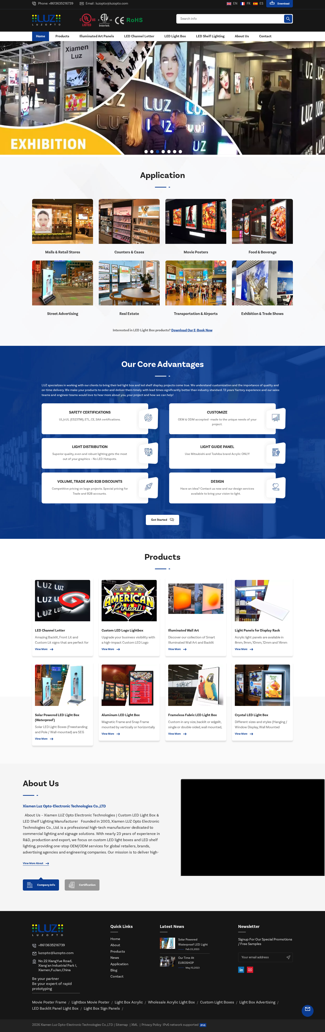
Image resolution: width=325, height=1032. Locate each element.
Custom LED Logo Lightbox (122, 630)
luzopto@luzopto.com (112, 3)
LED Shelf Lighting (210, 36)
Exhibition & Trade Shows (262, 313)
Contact (265, 36)
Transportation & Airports (196, 313)
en (235, 3)
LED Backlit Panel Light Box (55, 1008)
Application (119, 964)
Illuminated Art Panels (96, 36)
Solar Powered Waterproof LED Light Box (193, 942)
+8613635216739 (61, 3)
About (115, 945)
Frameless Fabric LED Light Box (192, 715)
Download (283, 3)
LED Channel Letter (139, 36)
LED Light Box (175, 36)
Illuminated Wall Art (183, 630)
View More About (33, 863)
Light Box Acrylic (129, 1002)
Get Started (159, 520)
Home (40, 36)
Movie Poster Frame (49, 1002)
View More (41, 649)
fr (248, 3)
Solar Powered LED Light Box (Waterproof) (57, 717)
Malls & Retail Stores (62, 252)
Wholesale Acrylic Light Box (171, 1002)
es (261, 3)
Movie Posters (196, 252)
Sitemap (122, 1025)
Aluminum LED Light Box (121, 715)
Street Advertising (62, 313)
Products (62, 36)
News (114, 958)
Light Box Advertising (257, 1002)
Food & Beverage (262, 252)
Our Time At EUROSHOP (186, 960)
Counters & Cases (129, 252)
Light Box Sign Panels (102, 1008)
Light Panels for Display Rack (257, 630)
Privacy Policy (151, 1025)
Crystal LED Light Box (251, 715)
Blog (113, 970)
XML (134, 1025)
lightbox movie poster (90, 1002)
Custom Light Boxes (217, 1002)
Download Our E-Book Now (191, 330)
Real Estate (129, 313)
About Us (242, 36)
